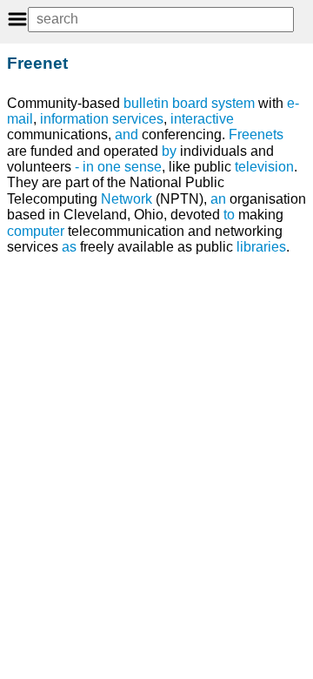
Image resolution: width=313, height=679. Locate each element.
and (126, 134)
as (69, 246)
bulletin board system (189, 103)
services (137, 118)
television (264, 166)
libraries (261, 246)
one (109, 166)
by (169, 151)
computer (35, 231)
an (218, 199)
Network (126, 199)
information (74, 118)
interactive (202, 118)
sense (143, 166)
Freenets (256, 134)
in (88, 166)
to (229, 214)
